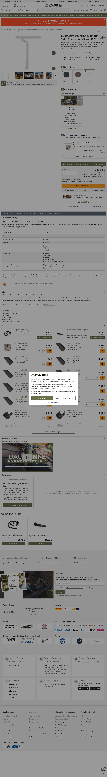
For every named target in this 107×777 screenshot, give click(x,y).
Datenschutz (50, 402)
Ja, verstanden (42, 398)
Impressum (56, 402)
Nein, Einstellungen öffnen (64, 398)
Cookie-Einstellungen (63, 391)
